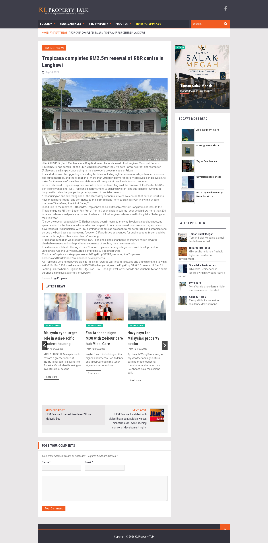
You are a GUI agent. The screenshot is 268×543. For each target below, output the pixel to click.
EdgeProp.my (59, 278)
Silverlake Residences (208, 176)
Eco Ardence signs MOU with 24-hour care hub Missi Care (104, 338)
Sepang (180, 47)
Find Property (98, 23)
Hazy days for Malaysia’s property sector (143, 338)
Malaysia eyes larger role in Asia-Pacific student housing (60, 338)
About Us (122, 23)
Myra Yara (195, 282)
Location (46, 23)
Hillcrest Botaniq (199, 247)
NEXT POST (140, 410)
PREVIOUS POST (55, 410)
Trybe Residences (206, 161)
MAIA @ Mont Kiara (207, 145)
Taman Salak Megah (196, 86)
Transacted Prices (148, 23)
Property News (54, 47)
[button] (44, 345)
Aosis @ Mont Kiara (207, 129)
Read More (51, 377)
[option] (63, 338)
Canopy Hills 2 (197, 296)
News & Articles (70, 23)
